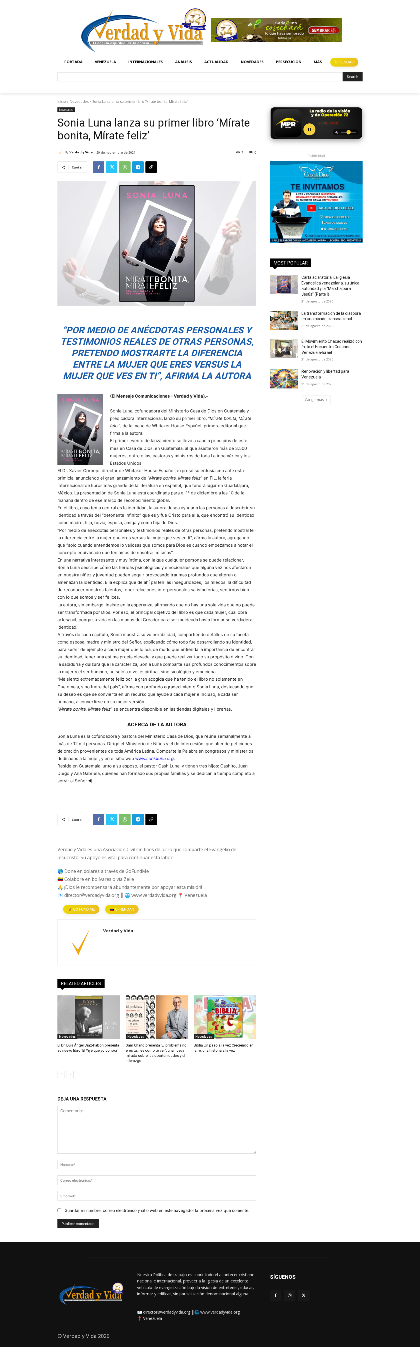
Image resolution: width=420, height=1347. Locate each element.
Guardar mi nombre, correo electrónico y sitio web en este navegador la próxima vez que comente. (157, 1210)
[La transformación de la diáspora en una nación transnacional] (284, 320)
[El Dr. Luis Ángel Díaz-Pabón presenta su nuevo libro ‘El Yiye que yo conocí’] (88, 1017)
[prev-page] (61, 1074)
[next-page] (70, 1074)
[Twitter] (111, 167)
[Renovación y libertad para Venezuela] (284, 378)
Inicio (61, 101)
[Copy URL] (151, 167)
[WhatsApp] (125, 167)
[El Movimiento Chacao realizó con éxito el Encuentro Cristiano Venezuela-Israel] (284, 348)
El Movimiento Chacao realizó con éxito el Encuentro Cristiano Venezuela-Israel (331, 347)
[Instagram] (289, 1295)
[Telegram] (138, 167)
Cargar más (314, 399)
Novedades (79, 101)
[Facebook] (98, 167)
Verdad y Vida (81, 152)
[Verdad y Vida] (61, 152)
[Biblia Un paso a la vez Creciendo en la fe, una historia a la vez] (225, 1017)
